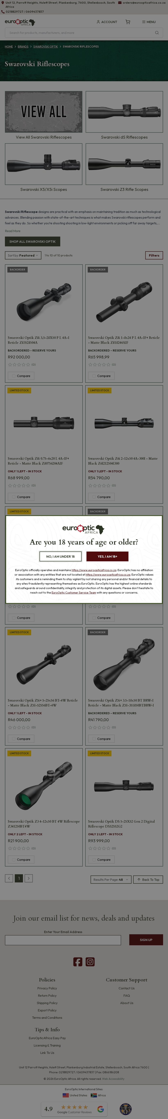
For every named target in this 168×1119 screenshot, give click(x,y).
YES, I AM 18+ (107, 556)
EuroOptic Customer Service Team (74, 592)
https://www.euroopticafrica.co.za (94, 570)
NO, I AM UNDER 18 (60, 556)
